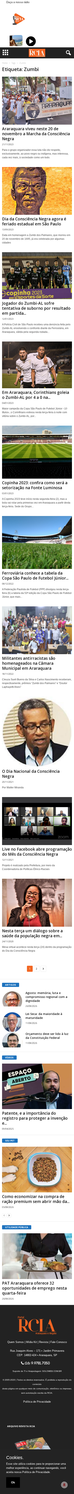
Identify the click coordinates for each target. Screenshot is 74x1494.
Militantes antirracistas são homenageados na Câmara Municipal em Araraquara (28, 663)
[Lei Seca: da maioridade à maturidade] (12, 1022)
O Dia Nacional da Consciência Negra (31, 774)
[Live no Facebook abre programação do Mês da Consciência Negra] (37, 821)
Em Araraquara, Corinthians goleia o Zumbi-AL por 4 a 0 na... (35, 395)
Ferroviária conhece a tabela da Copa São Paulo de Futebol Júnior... (35, 575)
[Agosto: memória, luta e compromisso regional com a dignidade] (12, 998)
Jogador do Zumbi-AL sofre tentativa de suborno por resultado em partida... (36, 308)
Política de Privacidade (37, 1401)
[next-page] (9, 1215)
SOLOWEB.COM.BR (52, 1371)
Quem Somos (15, 1342)
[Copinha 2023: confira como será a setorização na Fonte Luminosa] (37, 452)
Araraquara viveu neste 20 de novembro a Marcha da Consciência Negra (36, 133)
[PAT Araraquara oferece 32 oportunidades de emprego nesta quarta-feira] (37, 1256)
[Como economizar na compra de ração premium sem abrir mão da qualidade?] (37, 1169)
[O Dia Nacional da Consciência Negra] (37, 732)
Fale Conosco (58, 1342)
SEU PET (10, 1140)
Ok (13, 1482)
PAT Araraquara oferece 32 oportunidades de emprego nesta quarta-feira (34, 1288)
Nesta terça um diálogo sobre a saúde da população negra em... (32, 933)
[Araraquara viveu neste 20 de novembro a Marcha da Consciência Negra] (37, 101)
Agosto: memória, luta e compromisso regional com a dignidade (46, 997)
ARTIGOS (10, 984)
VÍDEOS (9, 1057)
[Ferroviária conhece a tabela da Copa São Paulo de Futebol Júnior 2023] (37, 542)
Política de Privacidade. (36, 1472)
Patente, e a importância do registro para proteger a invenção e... (35, 1118)
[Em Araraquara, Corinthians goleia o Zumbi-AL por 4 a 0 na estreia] (37, 365)
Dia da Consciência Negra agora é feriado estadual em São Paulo (34, 221)
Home (5, 62)
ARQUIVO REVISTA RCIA (21, 1426)
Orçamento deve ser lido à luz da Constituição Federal (46, 1036)
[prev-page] (4, 1215)
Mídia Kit (31, 1342)
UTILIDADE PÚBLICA (16, 1227)
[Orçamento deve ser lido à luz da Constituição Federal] (12, 1039)
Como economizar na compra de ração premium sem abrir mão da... (35, 1199)
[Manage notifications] (64, 1485)
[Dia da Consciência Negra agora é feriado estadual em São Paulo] (37, 191)
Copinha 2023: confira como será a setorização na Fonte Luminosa (34, 485)
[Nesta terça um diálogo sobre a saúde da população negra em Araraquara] (37, 903)
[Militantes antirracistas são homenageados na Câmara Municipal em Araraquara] (37, 630)
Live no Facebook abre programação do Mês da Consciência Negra (37, 852)
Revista (43, 1342)
